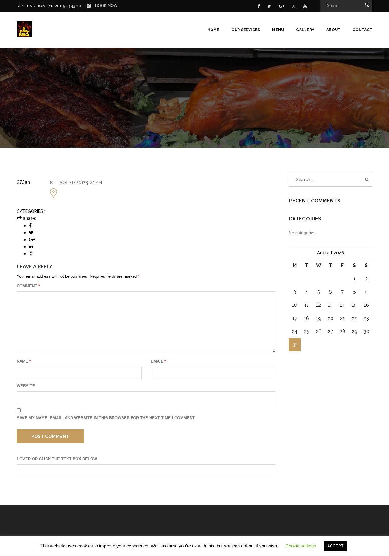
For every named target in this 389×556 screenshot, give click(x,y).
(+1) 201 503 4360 (64, 6)
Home (213, 30)
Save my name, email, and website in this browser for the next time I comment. (106, 418)
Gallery (305, 30)
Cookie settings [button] (300, 545)
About (333, 30)
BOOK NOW (106, 5)
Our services (246, 30)
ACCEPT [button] (335, 546)
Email (158, 361)
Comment (28, 286)
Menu (278, 30)
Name (24, 361)
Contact (362, 30)
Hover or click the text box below (57, 459)
